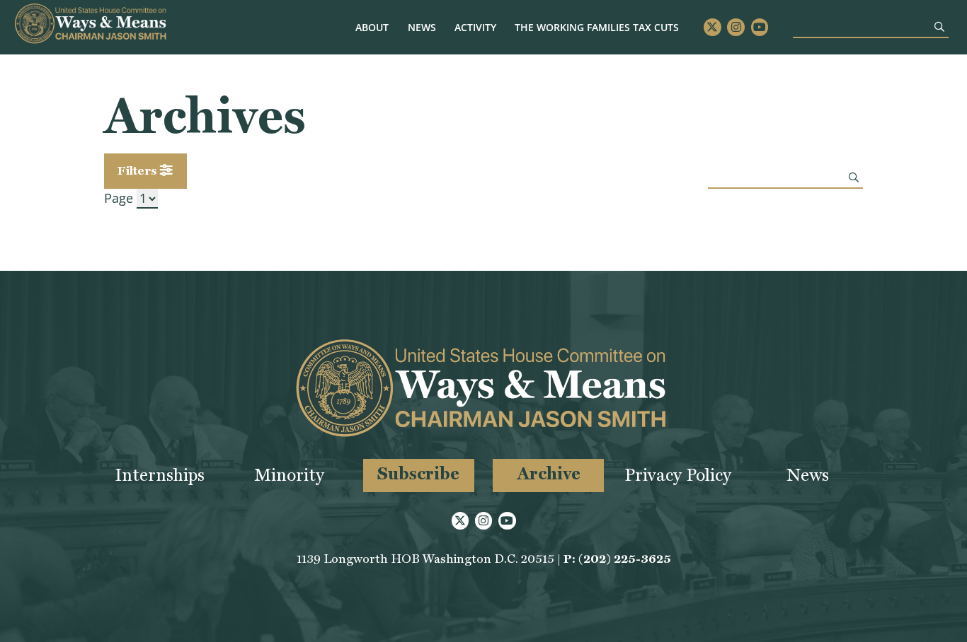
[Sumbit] (939, 26)
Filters (139, 170)
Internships (160, 475)
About (372, 27)
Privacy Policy (677, 475)
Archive (548, 473)
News (422, 27)
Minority (289, 475)
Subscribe (418, 473)
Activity (475, 27)
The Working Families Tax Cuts (597, 27)
